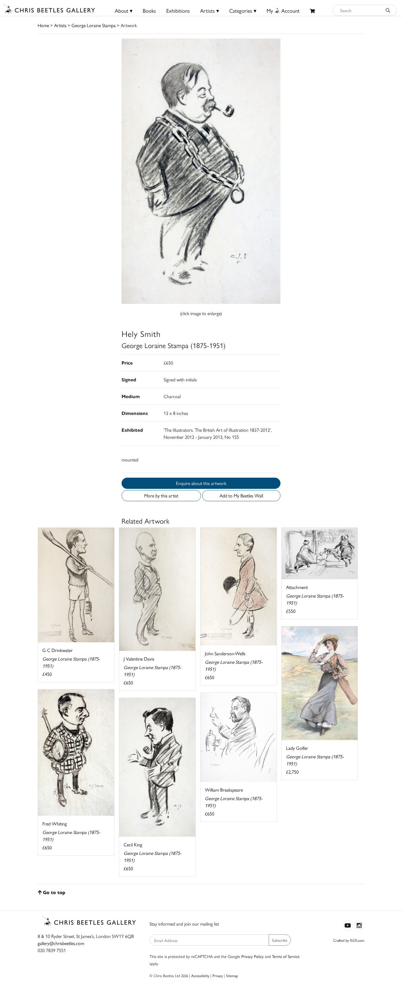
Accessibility (200, 975)
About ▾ (123, 10)
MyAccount (283, 10)
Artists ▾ (209, 10)
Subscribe (280, 940)
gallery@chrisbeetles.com (61, 943)
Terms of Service (286, 956)
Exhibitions (178, 10)
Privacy (217, 975)
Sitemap (232, 975)
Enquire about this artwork (201, 483)
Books (149, 10)
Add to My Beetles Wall (241, 495)
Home (43, 25)
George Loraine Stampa (94, 25)
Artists (60, 25)
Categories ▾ (242, 10)
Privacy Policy (252, 956)
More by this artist (161, 495)
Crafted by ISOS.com (348, 940)
